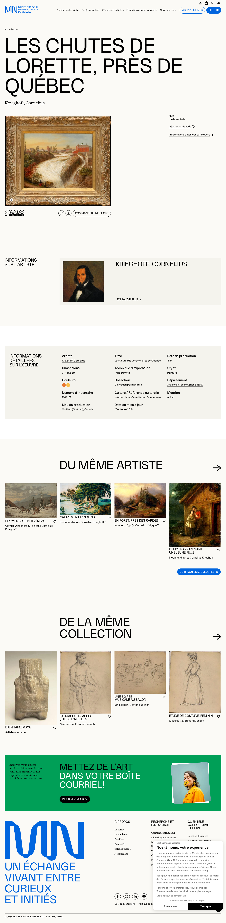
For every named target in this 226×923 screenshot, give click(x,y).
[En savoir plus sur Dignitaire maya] (31, 688)
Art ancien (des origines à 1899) (185, 384)
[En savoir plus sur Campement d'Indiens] (85, 499)
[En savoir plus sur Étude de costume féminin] (195, 682)
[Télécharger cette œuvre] (68, 213)
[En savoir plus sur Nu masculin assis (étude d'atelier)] (85, 682)
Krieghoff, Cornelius (73, 360)
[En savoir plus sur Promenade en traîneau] (31, 500)
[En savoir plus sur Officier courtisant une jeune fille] (195, 515)
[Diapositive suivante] (217, 468)
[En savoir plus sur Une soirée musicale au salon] (140, 672)
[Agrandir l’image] (61, 213)
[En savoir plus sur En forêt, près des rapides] (140, 500)
